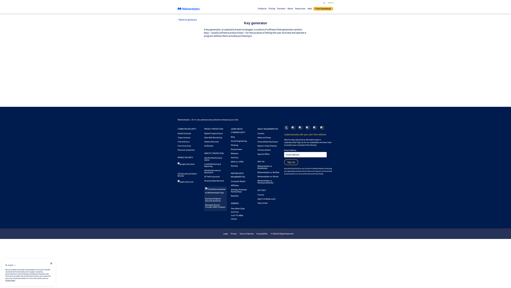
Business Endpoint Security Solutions (213, 200)
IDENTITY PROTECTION (214, 153)
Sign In (330, 2)
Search (324, 3)
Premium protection (186, 150)
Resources (300, 8)
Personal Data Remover (214, 181)
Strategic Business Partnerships (239, 191)
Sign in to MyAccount (266, 199)
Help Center (262, 203)
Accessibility (261, 234)
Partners (281, 8)
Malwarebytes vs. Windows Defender (265, 182)
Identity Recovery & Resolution (212, 171)
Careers (260, 133)
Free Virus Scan (184, 146)
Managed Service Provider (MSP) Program (215, 206)
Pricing (272, 8)
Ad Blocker (208, 146)
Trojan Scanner (184, 138)
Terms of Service (304, 174)
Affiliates (235, 185)
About (290, 8)
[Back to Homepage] (189, 9)
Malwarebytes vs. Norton (268, 176)
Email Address (290, 150)
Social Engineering (239, 141)
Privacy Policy (318, 174)
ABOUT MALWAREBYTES (267, 129)
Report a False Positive (267, 146)
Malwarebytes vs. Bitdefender (264, 167)
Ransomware (236, 149)
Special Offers (263, 154)
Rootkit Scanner (184, 133)
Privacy (234, 234)
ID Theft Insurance (212, 177)
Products (262, 8)
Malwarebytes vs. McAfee (268, 172)
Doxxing (234, 166)
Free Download (323, 9)
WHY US (260, 162)
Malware (234, 153)
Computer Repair (238, 181)
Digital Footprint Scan (213, 133)
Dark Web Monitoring (213, 138)
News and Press (264, 138)
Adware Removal (211, 142)
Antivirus (234, 158)
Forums (260, 195)
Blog (233, 137)
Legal (225, 234)
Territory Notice (264, 150)
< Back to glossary (187, 19)
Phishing (234, 145)
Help (309, 8)
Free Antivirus (183, 142)
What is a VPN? (237, 162)
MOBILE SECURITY (185, 157)
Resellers (235, 196)
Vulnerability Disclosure (267, 142)
